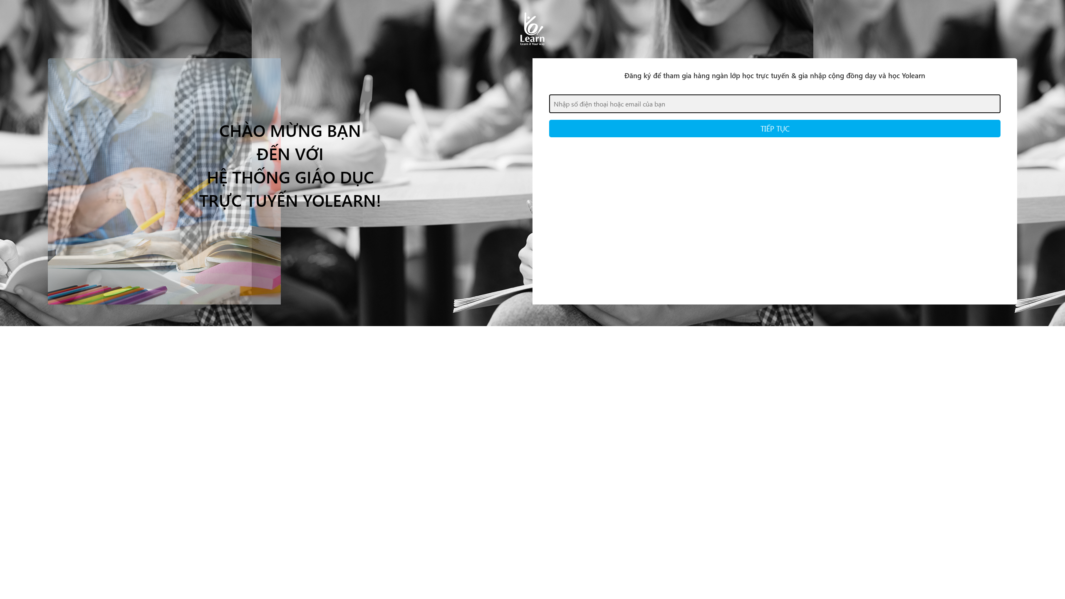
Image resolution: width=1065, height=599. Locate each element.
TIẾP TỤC (775, 128)
